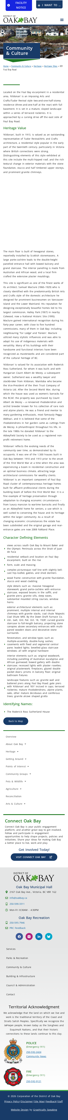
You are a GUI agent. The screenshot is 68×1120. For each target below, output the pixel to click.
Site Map (39, 1101)
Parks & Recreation (17, 958)
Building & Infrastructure (20, 976)
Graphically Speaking (45, 1109)
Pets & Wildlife (14, 781)
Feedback (51, 1101)
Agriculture (12, 788)
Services (11, 948)
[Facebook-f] (19, 936)
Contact (10, 994)
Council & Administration (20, 985)
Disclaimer (27, 1101)
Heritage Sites (50, 66)
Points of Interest (16, 766)
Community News (36, 1056)
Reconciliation (13, 796)
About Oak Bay (14, 744)
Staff (60, 1101)
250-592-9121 (33, 1081)
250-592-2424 (33, 1052)
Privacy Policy (11, 1101)
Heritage (38, 66)
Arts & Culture (14, 803)
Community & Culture (21, 66)
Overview (11, 736)
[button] (62, 19)
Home (6, 66)
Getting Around (14, 758)
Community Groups (17, 774)
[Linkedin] (38, 936)
